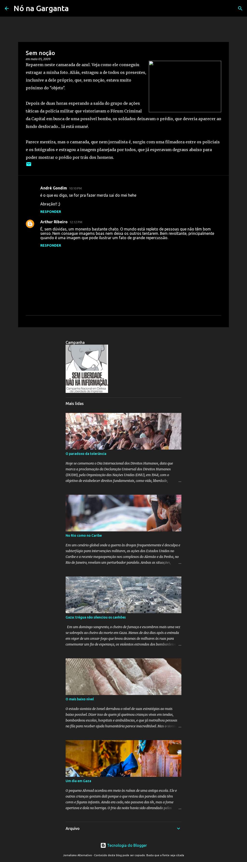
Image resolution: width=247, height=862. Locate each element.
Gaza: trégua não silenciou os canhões (96, 617)
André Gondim (53, 188)
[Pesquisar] (240, 8)
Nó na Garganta (41, 8)
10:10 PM (75, 188)
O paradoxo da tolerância (86, 454)
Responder (50, 212)
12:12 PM (75, 222)
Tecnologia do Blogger (126, 845)
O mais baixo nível (80, 699)
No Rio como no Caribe (84, 535)
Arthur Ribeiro (54, 222)
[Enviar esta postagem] (29, 165)
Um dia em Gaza (78, 781)
